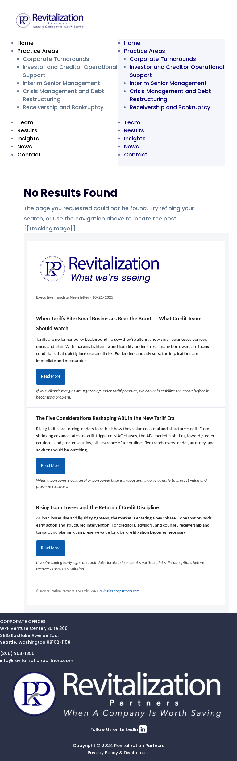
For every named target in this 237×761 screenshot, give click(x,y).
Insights (28, 138)
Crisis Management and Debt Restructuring (170, 95)
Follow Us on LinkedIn (114, 729)
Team (25, 122)
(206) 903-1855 (17, 653)
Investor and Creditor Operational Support (177, 71)
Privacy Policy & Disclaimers (119, 753)
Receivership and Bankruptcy (63, 107)
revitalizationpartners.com (119, 591)
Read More (50, 376)
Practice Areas (37, 51)
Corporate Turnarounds (56, 59)
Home (25, 43)
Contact (29, 154)
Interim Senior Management (61, 83)
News (24, 146)
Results (27, 130)
